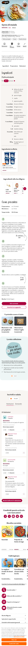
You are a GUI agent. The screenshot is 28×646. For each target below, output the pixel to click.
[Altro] (24, 430)
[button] (4, 417)
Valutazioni (22, 66)
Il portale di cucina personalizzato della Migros (13, 584)
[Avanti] (24, 188)
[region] (14, 635)
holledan (10, 417)
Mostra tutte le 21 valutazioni (12, 500)
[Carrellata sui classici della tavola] (20, 568)
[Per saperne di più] (8, 329)
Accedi (15, 376)
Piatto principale (6, 39)
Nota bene (14, 81)
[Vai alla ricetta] (7, 538)
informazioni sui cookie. (19, 636)
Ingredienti (5, 66)
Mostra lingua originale (8, 426)
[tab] (14, 615)
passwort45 (11, 460)
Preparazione (14, 66)
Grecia (14, 39)
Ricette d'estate (23, 39)
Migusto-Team (12, 434)
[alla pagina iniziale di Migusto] (5, 1)
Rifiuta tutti (14, 640)
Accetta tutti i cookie (14, 643)
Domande (18, 404)
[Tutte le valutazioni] (5, 27)
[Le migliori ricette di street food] (7, 568)
